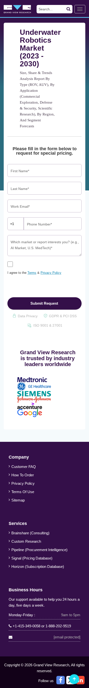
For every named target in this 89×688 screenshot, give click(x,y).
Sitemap (18, 500)
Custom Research (26, 541)
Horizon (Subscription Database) (37, 566)
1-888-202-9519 (58, 626)
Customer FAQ (23, 467)
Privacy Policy (51, 273)
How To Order (22, 475)
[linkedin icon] (80, 680)
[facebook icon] (60, 680)
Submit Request (44, 303)
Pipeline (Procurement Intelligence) (39, 550)
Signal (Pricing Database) (31, 558)
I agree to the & (34, 273)
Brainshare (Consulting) (30, 533)
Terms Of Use (22, 492)
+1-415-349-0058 (26, 626)
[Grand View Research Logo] (21, 9)
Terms (31, 273)
